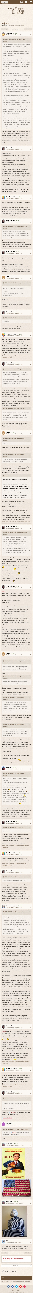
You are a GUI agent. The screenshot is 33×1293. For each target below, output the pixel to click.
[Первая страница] (2, 29)
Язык (13, 1290)
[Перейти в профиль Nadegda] (3, 34)
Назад (5, 1252)
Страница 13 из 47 (16, 29)
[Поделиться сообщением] (30, 35)
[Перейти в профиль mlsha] (3, 277)
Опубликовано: (14, 34)
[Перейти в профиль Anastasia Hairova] (3, 197)
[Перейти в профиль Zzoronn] (3, 768)
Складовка (21, 25)
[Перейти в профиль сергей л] (3, 1124)
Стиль (19, 1290)
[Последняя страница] (31, 29)
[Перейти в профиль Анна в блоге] (3, 148)
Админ (6, 25)
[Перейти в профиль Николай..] (3, 1144)
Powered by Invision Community (16, 1292)
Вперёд (27, 1252)
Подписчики (15, 1265)
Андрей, (4, 1031)
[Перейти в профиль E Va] (3, 1242)
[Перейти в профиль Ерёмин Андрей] (3, 906)
